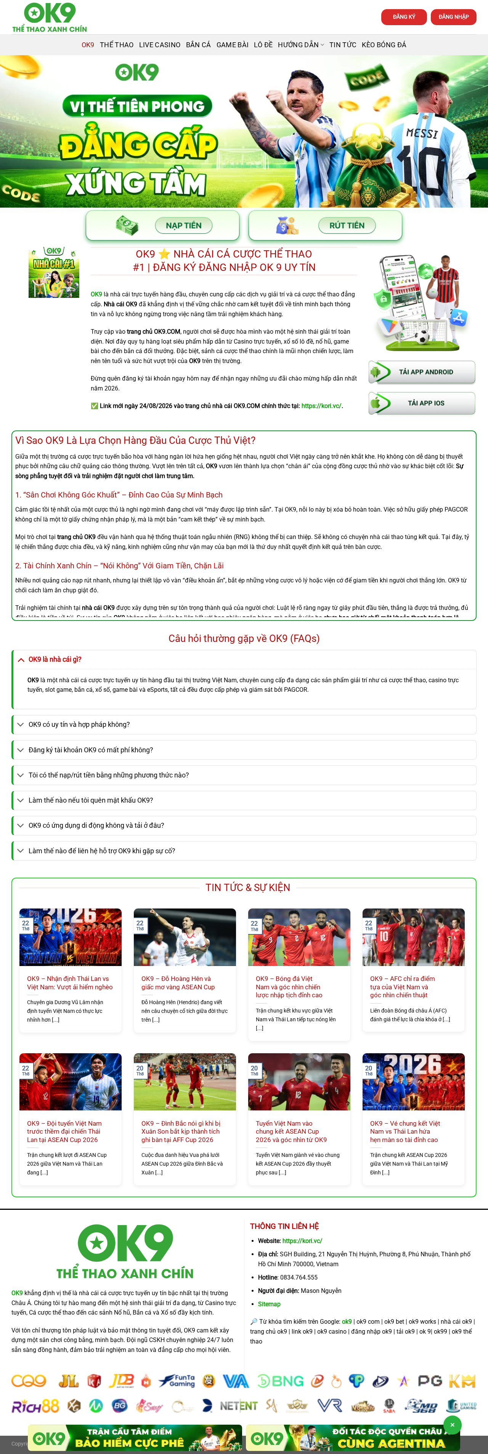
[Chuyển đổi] (20, 659)
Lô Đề (263, 45)
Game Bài (233, 45)
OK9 (88, 45)
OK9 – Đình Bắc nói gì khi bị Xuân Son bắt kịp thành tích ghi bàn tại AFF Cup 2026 (180, 1132)
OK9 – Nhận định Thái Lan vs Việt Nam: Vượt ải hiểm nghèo (70, 983)
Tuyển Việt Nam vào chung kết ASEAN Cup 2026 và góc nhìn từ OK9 (291, 1132)
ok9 (347, 1321)
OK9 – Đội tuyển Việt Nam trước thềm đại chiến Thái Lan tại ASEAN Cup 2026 (64, 1132)
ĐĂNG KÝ (404, 17)
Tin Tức (342, 45)
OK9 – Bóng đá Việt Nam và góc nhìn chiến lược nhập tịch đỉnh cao (289, 987)
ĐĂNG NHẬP (454, 17)
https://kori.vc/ (303, 1240)
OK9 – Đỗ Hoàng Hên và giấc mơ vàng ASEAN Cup (178, 983)
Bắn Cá (198, 45)
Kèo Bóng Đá (384, 45)
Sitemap (269, 1304)
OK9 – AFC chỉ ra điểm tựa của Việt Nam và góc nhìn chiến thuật (402, 987)
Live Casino (160, 45)
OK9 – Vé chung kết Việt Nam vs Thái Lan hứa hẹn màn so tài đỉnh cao (405, 1132)
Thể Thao (117, 45)
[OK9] (49, 17)
